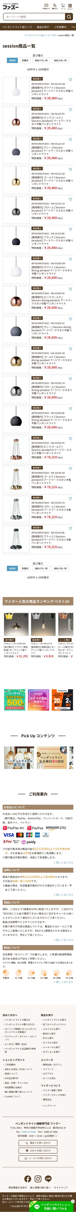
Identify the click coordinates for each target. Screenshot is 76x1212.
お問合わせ (46, 6)
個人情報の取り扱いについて (18, 1091)
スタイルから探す (51, 1028)
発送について (11, 1073)
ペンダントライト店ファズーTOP (40, 35)
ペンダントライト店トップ (17, 26)
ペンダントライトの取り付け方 (19, 1024)
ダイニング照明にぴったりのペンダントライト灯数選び (21, 1030)
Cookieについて (12, 1096)
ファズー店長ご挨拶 (52, 1090)
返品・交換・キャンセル (16, 1082)
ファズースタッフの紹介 (54, 1094)
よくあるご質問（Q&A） (16, 1043)
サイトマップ (61, 1187)
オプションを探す (51, 1051)
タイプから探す (50, 1042)
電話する (55, 6)
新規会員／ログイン (52, 1064)
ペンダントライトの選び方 (17, 1019)
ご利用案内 (60, 26)
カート (63, 6)
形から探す (48, 1037)
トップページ (49, 1105)
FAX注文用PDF (11, 1078)
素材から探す (49, 1033)
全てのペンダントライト (54, 1024)
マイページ (48, 1069)
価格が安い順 (41, 60)
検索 (69, 16)
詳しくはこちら (64, 862)
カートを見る (49, 1078)
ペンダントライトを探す (54, 1019)
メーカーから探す (51, 1047)
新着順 (25, 60)
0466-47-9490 (29, 1131)
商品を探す (43, 26)
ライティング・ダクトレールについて (20, 1038)
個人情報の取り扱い (40, 1187)
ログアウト (48, 1073)
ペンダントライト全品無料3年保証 (20, 1050)
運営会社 (47, 1099)
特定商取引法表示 (13, 1087)
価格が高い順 (60, 60)
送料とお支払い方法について (18, 1069)
